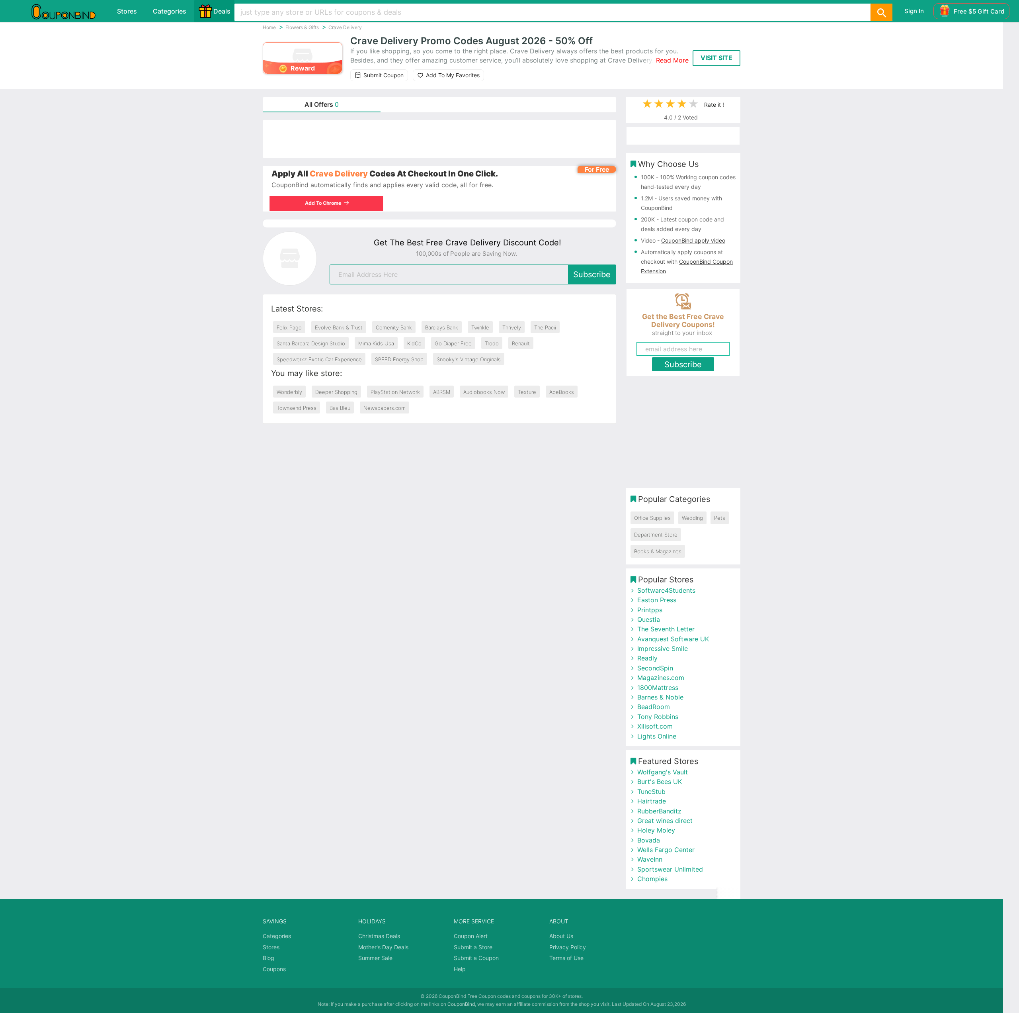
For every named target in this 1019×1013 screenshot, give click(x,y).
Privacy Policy (567, 947)
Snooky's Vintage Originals (469, 359)
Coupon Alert (471, 936)
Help (460, 969)
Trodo (492, 343)
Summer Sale (375, 957)
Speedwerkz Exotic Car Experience (319, 359)
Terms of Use (566, 957)
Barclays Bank (441, 327)
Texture (527, 392)
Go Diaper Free (453, 343)
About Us (561, 936)
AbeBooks (561, 392)
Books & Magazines (657, 551)
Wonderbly (289, 392)
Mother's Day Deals (383, 947)
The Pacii (545, 327)
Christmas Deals (379, 936)
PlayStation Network (395, 392)
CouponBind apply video (693, 240)
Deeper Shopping (336, 392)
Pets (719, 518)
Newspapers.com (384, 408)
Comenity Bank (394, 327)
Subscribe (592, 274)
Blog (268, 957)
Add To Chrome (325, 203)
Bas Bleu (340, 408)
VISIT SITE (716, 58)
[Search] (881, 12)
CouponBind (461, 1004)
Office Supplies (652, 518)
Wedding (692, 518)
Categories (169, 11)
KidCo (414, 343)
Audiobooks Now (484, 392)
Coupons (274, 969)
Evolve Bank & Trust (339, 327)
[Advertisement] (439, 139)
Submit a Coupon (476, 957)
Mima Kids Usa (376, 343)
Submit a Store (473, 947)
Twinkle (480, 327)
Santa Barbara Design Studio (311, 343)
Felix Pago (289, 327)
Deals (221, 11)
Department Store (655, 534)
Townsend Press (296, 408)
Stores (127, 11)
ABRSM (441, 392)
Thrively (511, 327)
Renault (521, 343)
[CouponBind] (69, 11)
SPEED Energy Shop (399, 359)
